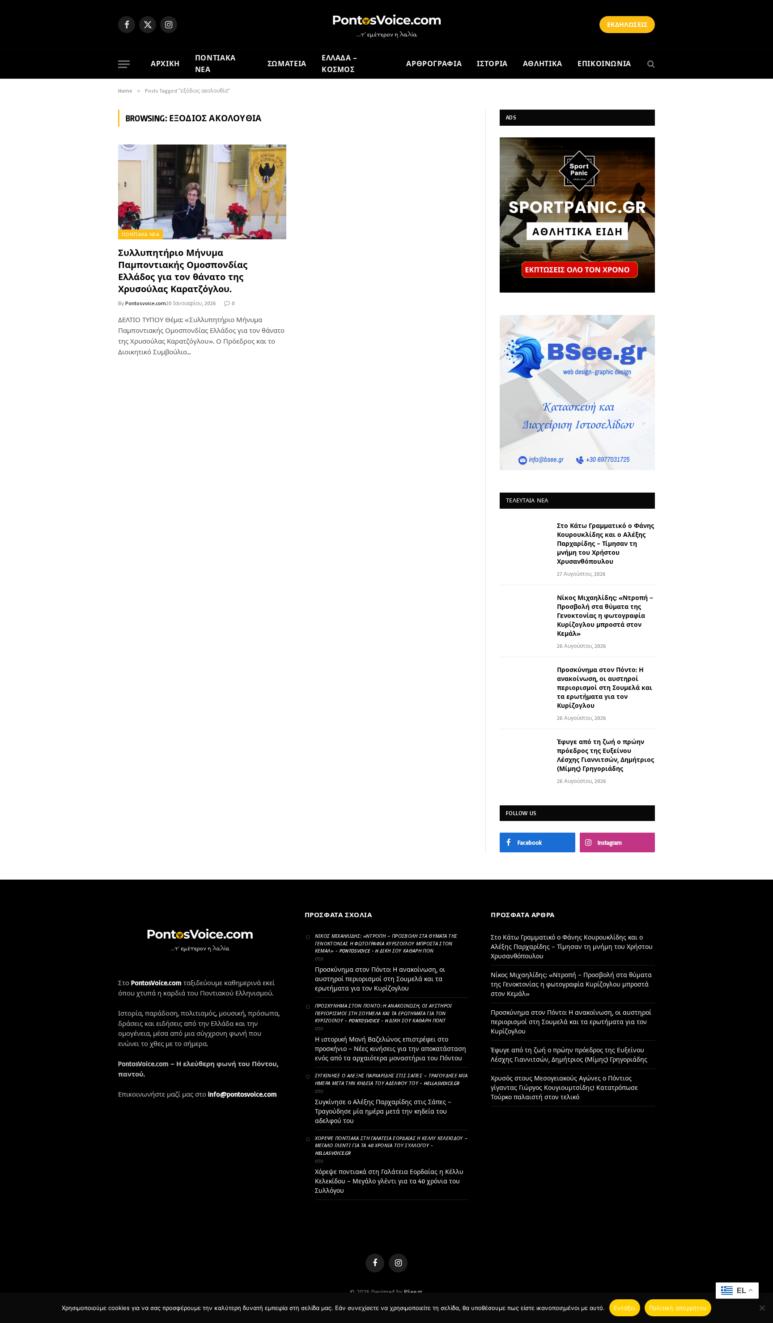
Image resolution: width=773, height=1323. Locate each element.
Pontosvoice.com (145, 303)
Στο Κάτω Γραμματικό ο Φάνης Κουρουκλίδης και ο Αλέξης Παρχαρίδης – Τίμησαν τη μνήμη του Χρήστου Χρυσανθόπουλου (605, 543)
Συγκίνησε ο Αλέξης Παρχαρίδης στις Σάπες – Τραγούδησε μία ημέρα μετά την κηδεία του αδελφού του (383, 1111)
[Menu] (124, 64)
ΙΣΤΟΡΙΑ (492, 63)
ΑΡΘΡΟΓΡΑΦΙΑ (434, 63)
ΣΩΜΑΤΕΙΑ (287, 63)
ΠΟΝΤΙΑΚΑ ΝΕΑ (215, 63)
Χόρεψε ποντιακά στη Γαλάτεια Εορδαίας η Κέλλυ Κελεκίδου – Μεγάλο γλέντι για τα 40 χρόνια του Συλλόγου (389, 1181)
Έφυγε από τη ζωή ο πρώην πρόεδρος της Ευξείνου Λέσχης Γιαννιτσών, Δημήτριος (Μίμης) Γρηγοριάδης (605, 755)
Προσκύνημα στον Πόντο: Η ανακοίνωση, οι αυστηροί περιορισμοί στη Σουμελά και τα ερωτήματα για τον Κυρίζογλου (604, 687)
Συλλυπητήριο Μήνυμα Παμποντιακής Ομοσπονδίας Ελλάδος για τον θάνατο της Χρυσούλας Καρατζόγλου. (182, 271)
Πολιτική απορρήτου (678, 1307)
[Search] (650, 64)
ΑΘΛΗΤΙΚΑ (542, 63)
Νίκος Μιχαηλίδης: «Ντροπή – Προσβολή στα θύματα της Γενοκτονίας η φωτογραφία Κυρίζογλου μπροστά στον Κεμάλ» (605, 615)
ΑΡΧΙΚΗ (165, 63)
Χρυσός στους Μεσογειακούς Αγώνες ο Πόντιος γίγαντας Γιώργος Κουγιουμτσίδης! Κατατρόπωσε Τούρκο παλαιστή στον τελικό (564, 1087)
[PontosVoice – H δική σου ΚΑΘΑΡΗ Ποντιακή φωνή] (387, 24)
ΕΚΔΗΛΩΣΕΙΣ (627, 24)
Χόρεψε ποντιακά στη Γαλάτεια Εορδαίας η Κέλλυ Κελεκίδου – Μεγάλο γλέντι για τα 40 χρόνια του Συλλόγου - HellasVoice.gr (391, 1145)
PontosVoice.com (156, 982)
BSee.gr (413, 1291)
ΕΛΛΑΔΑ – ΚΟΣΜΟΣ (339, 63)
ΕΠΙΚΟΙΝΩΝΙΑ (604, 63)
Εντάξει (625, 1307)
